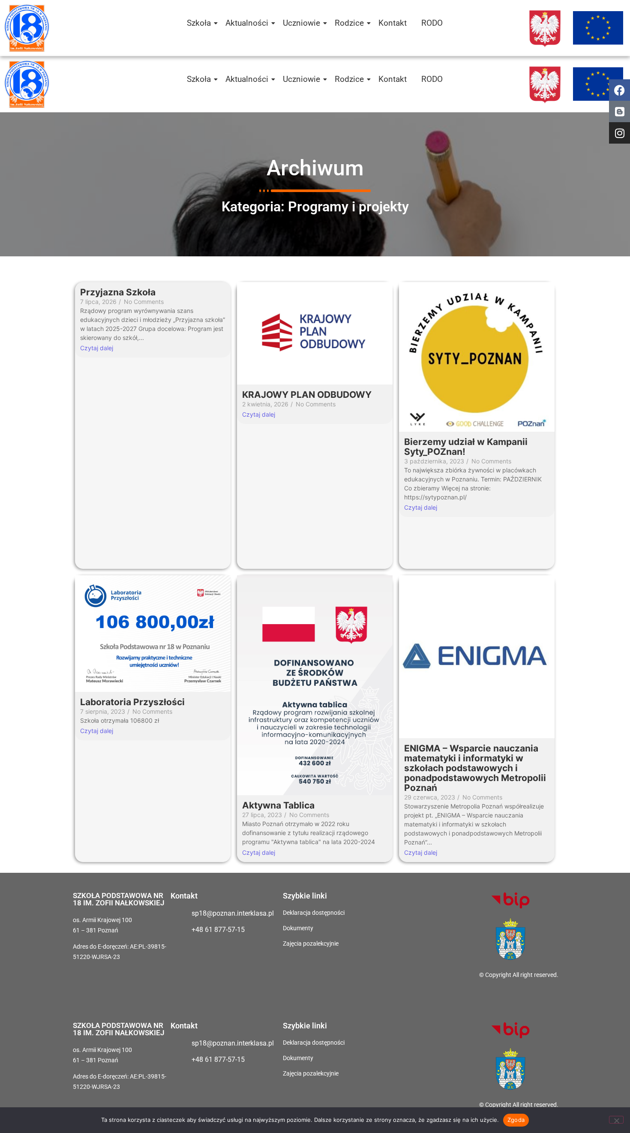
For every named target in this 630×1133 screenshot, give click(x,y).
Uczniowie (301, 23)
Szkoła (199, 23)
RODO (432, 23)
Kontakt (392, 23)
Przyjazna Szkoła (118, 292)
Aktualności (246, 23)
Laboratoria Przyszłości (132, 702)
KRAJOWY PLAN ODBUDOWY (307, 395)
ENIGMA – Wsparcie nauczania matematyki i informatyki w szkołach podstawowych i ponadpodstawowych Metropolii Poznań (475, 768)
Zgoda (516, 1119)
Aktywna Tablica (278, 805)
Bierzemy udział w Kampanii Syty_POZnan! (466, 447)
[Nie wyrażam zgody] (616, 1120)
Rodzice (349, 23)
